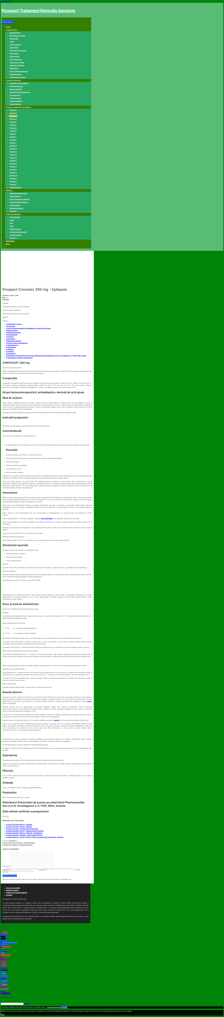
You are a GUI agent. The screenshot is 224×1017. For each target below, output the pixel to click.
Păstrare (10, 349)
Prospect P (13, 155)
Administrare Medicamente (18, 193)
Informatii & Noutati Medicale (19, 202)
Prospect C (13, 116)
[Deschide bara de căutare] (3, 19)
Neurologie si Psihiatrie (17, 65)
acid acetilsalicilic (47, 518)
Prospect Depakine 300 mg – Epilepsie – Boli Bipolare (24, 833)
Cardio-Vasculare (15, 44)
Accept (64, 1007)
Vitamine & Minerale (16, 101)
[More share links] (9, 300)
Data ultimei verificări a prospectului (19, 358)
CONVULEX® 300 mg (14, 324)
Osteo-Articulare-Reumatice (19, 71)
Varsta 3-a (13, 238)
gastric (89, 701)
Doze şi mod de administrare (17, 343)
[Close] (1, 930)
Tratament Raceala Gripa (17, 77)
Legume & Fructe (15, 95)
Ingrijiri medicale (15, 205)
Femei (11, 226)
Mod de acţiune (12, 330)
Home (8, 27)
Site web (77, 870)
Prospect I (13, 134)
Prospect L (13, 143)
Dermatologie (14, 47)
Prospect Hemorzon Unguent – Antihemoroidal (18, 843)
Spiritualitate (10, 241)
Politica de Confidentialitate (16, 893)
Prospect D (13, 119)
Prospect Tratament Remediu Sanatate (38, 10)
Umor (8, 244)
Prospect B (13, 113)
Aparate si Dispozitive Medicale (20, 199)
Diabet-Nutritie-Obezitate (18, 50)
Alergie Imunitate (15, 33)
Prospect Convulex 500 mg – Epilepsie (19, 824)
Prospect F (13, 125)
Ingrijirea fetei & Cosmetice (18, 232)
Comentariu (6, 866)
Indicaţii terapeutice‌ (13, 332)
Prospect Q (13, 158)
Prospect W (13, 175)
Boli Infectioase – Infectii (17, 36)
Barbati (12, 220)
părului (56, 720)
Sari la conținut (6, 2)
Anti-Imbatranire (15, 217)
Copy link (26, 1004)
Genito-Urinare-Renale (17, 62)
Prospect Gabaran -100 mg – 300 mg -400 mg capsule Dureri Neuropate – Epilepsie (35, 837)
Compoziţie (10, 326)
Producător (11, 353)
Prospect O (13, 152)
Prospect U (13, 169)
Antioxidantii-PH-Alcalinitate (19, 83)
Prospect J (13, 137)
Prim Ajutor (13, 211)
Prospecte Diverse (15, 187)
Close (3, 1014)
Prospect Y (13, 181)
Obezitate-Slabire (15, 235)
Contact (9, 895)
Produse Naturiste (15, 104)
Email (40, 870)
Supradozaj (11, 347)
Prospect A (13, 110)
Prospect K (13, 140)
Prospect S (13, 163)
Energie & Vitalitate (16, 89)
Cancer (12, 42)
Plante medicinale (15, 98)
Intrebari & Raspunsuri (17, 208)
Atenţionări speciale (13, 341)
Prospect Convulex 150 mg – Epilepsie (19, 827)
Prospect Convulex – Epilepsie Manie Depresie (22, 829)
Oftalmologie (14, 68)
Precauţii (9, 337)
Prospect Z (13, 184)
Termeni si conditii (13, 888)
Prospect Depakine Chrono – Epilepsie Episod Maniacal (24, 831)
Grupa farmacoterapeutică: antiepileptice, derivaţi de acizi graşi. (28, 328)
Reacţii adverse (12, 345)
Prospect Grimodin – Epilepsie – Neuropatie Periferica (24, 835)
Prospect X (13, 178)
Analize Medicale (15, 196)
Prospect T (13, 166)
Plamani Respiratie (16, 74)
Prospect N (13, 149)
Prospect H (13, 131)
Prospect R (13, 161)
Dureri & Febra (14, 53)
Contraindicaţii (11, 335)
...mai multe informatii (53, 1007)
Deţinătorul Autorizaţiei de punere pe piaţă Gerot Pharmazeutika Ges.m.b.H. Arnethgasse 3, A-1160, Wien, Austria (46, 356)
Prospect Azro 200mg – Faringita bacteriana (17, 845)
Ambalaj (9, 351)
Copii (11, 223)
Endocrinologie (14, 56)
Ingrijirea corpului (15, 229)
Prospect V (13, 172)
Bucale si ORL (14, 39)
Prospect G (13, 128)
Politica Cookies (12, 890)
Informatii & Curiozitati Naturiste (20, 92)
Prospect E (13, 122)
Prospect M (13, 146)
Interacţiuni (10, 339)
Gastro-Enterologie (16, 59)
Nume (4, 870)
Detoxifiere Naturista (16, 86)
